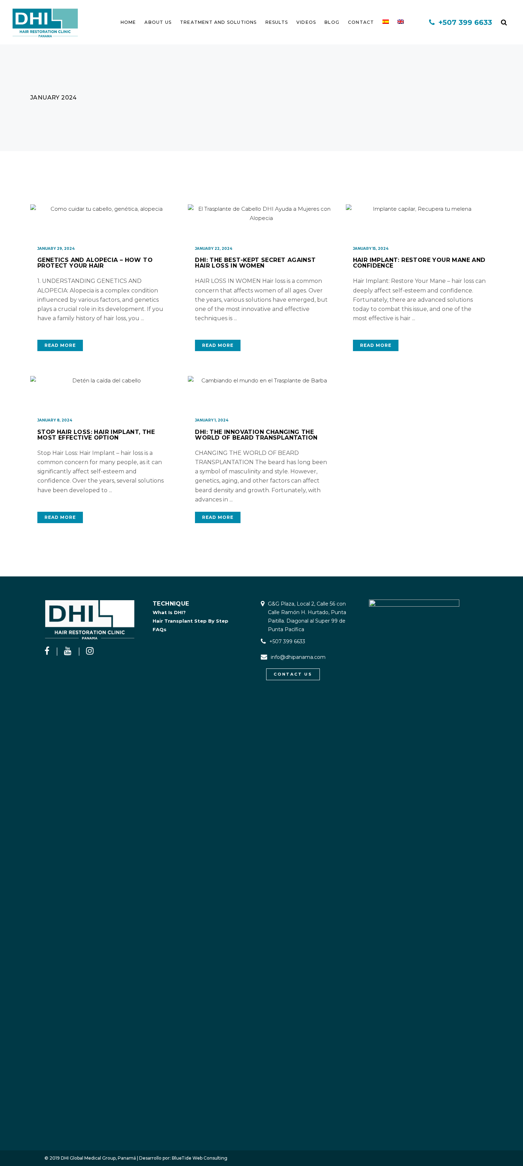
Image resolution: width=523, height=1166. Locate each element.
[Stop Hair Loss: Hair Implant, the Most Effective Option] (103, 394)
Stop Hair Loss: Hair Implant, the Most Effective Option (96, 435)
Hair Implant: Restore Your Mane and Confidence (419, 263)
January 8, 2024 (54, 420)
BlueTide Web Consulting (199, 1158)
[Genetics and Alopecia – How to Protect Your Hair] (103, 222)
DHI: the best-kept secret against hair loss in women (255, 263)
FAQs (160, 629)
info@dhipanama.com (298, 657)
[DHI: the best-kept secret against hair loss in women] (261, 222)
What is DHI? (169, 612)
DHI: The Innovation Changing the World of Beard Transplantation (256, 435)
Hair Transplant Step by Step (190, 621)
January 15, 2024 (371, 248)
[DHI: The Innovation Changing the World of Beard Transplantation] (261, 394)
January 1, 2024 (211, 420)
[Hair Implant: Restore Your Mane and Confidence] (419, 222)
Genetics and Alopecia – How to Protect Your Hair (95, 263)
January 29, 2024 (56, 248)
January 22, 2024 (213, 248)
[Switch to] (385, 22)
